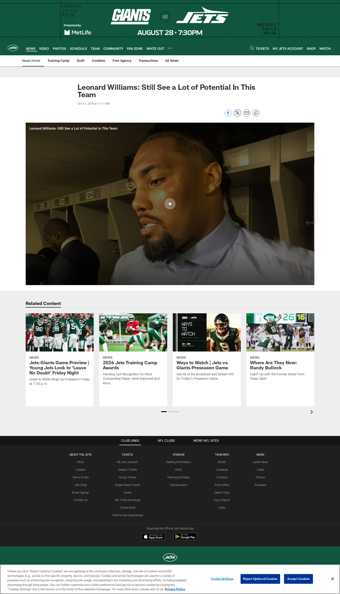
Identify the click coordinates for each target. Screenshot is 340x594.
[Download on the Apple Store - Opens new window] (153, 537)
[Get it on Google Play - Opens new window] (185, 538)
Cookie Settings (222, 579)
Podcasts (260, 484)
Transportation (179, 484)
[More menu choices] (170, 48)
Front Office (222, 484)
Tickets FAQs (128, 507)
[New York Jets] (170, 558)
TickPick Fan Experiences (127, 515)
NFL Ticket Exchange (127, 499)
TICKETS (127, 454)
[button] (170, 203)
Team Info (222, 454)
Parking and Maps (178, 477)
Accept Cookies (298, 579)
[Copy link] (256, 113)
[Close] (333, 579)
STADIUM (178, 454)
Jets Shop (80, 484)
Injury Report (222, 499)
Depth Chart (221, 492)
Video (260, 469)
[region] (170, 579)
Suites (127, 492)
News (260, 454)
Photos (260, 477)
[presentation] (312, 412)
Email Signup (80, 492)
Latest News (260, 461)
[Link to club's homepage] (13, 47)
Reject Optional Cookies (260, 579)
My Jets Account (127, 461)
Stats (222, 507)
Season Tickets (127, 469)
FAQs (80, 461)
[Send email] (246, 115)
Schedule (222, 469)
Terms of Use (80, 477)
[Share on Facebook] (228, 115)
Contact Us (80, 499)
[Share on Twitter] (237, 115)
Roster (222, 461)
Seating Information (178, 461)
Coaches (221, 477)
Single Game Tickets (127, 484)
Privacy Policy (175, 589)
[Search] (252, 48)
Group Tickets (127, 477)
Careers (80, 469)
